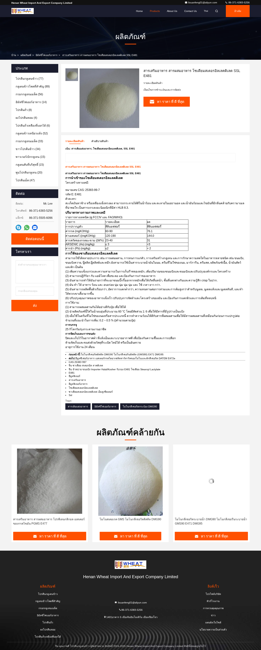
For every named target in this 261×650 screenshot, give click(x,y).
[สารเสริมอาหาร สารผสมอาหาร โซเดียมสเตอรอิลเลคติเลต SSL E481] (109, 98)
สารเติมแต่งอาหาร (78, 406)
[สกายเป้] (18, 227)
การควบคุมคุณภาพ (213, 608)
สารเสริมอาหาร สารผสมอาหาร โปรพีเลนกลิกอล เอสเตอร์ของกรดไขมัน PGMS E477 (49, 521)
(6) (33, 125)
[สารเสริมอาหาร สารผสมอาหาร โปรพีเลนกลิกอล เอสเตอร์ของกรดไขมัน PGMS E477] (49, 481)
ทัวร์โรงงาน (213, 601)
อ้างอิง (237, 11)
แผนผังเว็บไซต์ (213, 622)
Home (139, 11)
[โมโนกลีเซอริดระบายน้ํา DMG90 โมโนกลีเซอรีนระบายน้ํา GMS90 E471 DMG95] (211, 481)
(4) (26, 117)
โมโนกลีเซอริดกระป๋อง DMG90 (140, 406)
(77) (29, 78)
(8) (24, 109)
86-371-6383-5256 (239, 2)
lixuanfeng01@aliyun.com (203, 2)
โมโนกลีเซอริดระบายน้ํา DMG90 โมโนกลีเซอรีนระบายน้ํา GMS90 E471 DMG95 (211, 521)
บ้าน (13, 55)
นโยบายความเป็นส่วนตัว (213, 629)
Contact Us (190, 11)
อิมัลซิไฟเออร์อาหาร (47, 55)
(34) (28, 149)
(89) (33, 86)
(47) (25, 180)
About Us (172, 11)
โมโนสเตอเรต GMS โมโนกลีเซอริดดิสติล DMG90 (130, 519)
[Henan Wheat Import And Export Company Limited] (22, 11)
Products (155, 11)
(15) (30, 156)
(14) (31, 102)
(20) (29, 172)
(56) (29, 94)
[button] (17, 489)
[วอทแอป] (26, 227)
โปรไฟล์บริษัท (213, 594)
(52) (32, 133)
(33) (29, 141)
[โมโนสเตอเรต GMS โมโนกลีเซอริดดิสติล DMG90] (130, 481)
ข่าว (213, 615)
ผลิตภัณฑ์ (26, 55)
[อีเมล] (34, 227)
